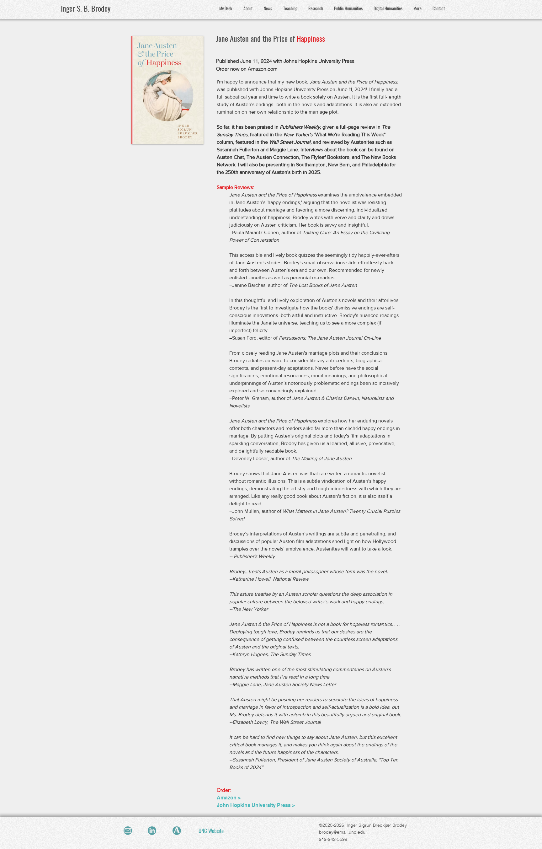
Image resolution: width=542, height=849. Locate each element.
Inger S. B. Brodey (85, 8)
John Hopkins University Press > (256, 805)
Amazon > (229, 798)
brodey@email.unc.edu (342, 832)
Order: (224, 790)
